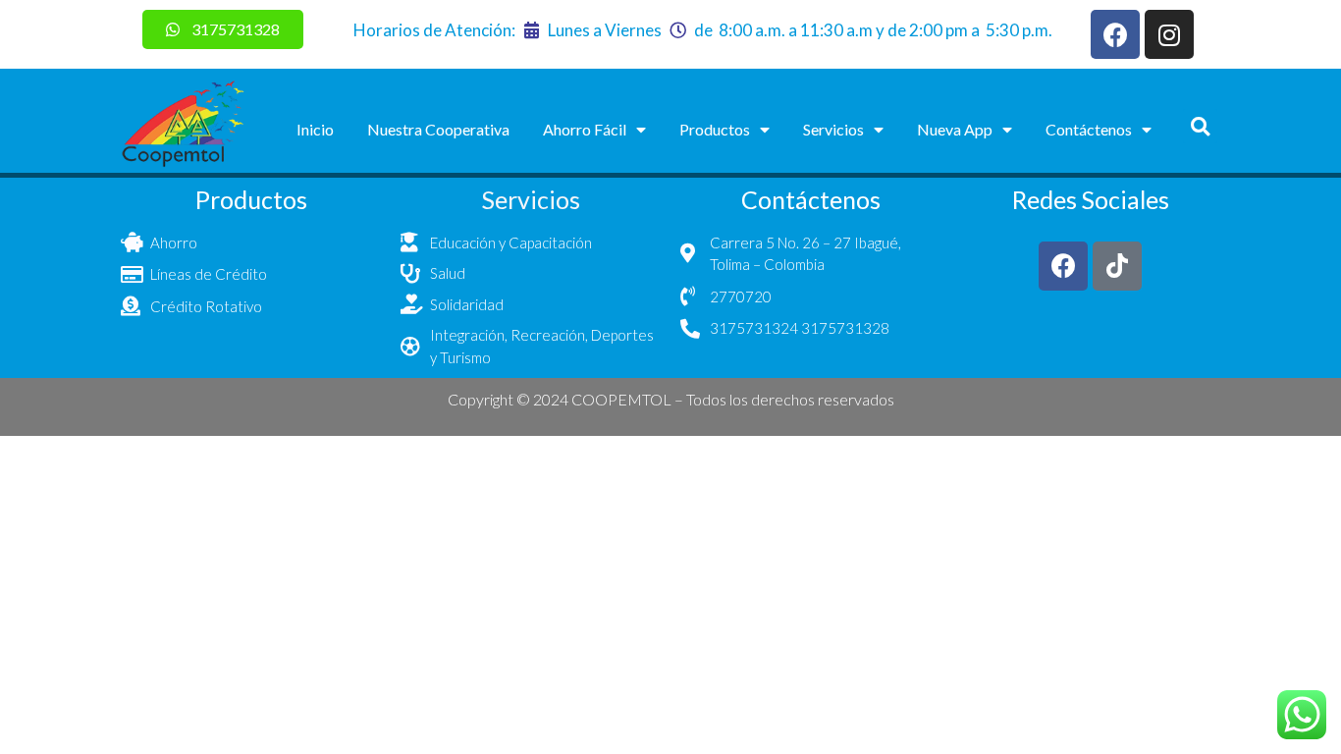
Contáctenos (1089, 129)
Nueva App (954, 129)
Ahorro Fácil (584, 129)
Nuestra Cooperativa (438, 129)
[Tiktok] (1117, 266)
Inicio (315, 129)
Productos (714, 129)
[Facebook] (1115, 34)
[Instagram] (1169, 34)
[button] (1200, 126)
